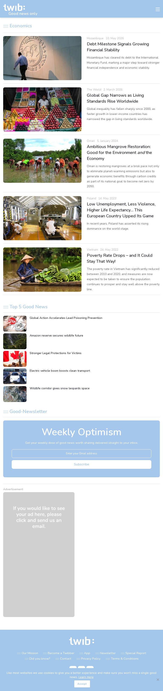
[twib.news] (16, 7)
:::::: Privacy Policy (88, 658)
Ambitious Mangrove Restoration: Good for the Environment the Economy (119, 152)
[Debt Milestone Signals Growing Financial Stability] (42, 58)
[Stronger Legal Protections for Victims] (15, 359)
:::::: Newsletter (105, 653)
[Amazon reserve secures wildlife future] (15, 341)
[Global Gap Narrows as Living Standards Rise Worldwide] (42, 109)
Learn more (86, 677)
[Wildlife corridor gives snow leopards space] (15, 394)
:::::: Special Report (133, 653)
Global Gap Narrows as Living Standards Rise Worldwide (115, 98)
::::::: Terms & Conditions (122, 658)
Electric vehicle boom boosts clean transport (60, 371)
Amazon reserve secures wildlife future (56, 336)
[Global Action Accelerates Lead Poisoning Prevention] (15, 324)
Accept (82, 683)
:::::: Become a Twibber (58, 653)
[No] (158, 679)
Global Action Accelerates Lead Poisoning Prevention (66, 318)
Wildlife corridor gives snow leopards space (60, 388)
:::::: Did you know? (37, 658)
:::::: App (84, 653)
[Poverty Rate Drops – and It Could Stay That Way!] (42, 269)
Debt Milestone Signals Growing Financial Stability (118, 47)
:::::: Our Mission (27, 653)
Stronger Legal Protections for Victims (56, 353)
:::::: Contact (63, 658)
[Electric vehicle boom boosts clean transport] (15, 376)
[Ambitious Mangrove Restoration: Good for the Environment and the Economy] (42, 161)
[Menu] (158, 10)
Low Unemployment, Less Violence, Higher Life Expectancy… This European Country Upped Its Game (121, 210)
